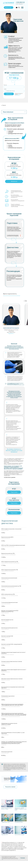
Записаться (8, 93)
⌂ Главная (3, 105)
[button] (8, 7)
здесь (2, 859)
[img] (22, 7)
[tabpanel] (14, 40)
